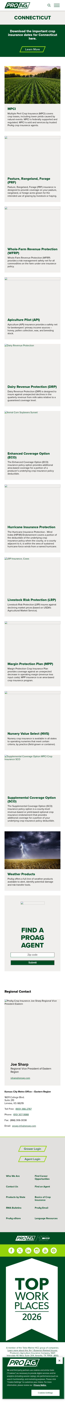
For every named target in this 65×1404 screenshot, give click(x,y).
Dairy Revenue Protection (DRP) (32, 386)
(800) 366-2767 (23, 1108)
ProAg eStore (13, 1218)
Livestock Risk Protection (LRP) (32, 599)
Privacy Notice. (40, 1385)
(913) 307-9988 (21, 1114)
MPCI (12, 108)
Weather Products (21, 874)
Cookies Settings (45, 1392)
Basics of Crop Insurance (43, 1198)
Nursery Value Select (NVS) (28, 733)
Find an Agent (42, 1186)
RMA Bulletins (13, 1208)
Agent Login (32, 1159)
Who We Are (13, 1176)
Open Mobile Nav (56, 5)
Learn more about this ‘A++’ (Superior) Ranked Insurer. (33, 1350)
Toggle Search (49, 5)
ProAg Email (41, 1208)
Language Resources (46, 1218)
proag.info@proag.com (24, 1125)
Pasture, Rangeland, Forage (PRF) (29, 180)
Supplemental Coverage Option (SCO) (32, 799)
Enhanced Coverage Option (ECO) (29, 455)
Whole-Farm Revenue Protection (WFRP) (32, 251)
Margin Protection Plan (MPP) (30, 663)
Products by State (15, 1197)
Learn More (32, 49)
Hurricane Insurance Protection (31, 527)
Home (32, 1238)
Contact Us (12, 1186)
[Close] (59, 1360)
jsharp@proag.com (20, 1078)
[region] (33, 1378)
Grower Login (32, 1149)
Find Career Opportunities (42, 1177)
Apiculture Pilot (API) (24, 319)
